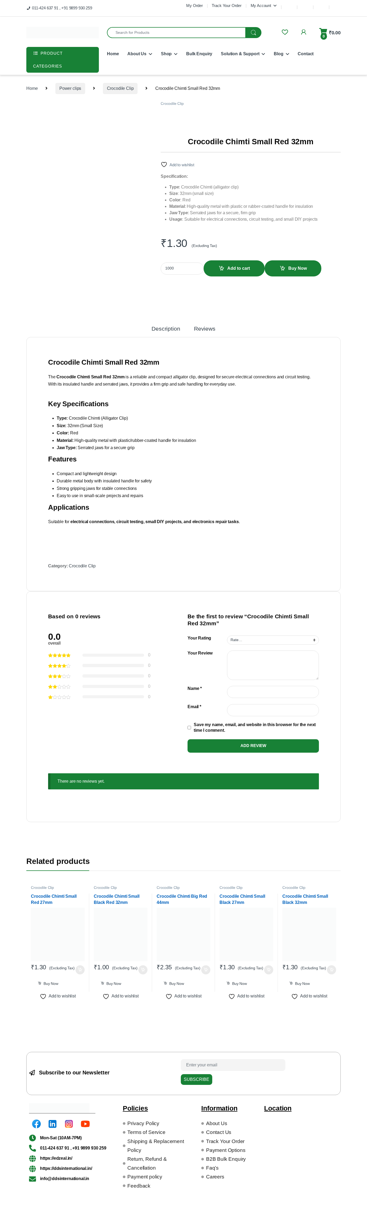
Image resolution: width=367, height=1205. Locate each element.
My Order (194, 5)
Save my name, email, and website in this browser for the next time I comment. (255, 727)
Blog (278, 53)
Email (194, 706)
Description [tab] (166, 329)
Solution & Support (240, 53)
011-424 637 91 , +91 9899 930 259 (62, 8)
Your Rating (199, 638)
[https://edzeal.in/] (32, 1158)
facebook (289, 4)
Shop (166, 53)
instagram (321, 4)
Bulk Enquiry (199, 53)
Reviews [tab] (204, 329)
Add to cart (238, 268)
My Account (261, 5)
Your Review (200, 653)
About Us (136, 53)
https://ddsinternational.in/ (66, 1168)
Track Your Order (226, 5)
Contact (306, 53)
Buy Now (297, 268)
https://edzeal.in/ (56, 1158)
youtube (337, 4)
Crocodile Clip (120, 88)
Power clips (70, 88)
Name (195, 688)
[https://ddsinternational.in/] (32, 1168)
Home (113, 53)
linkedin (305, 4)
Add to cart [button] (80, 969)
